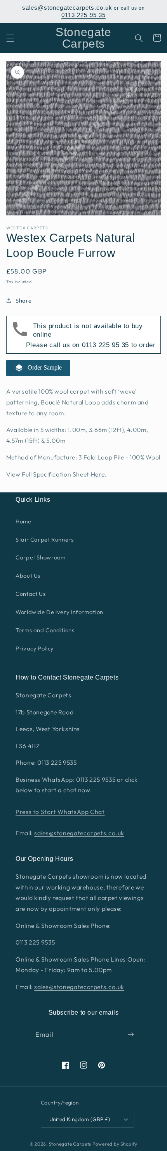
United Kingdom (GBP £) (79, 1119)
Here (98, 474)
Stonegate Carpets (70, 1144)
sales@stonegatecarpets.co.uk (67, 8)
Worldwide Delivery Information (59, 612)
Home (23, 521)
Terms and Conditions (45, 630)
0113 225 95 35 (83, 15)
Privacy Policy (35, 648)
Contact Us (30, 593)
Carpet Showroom (40, 557)
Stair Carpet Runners (45, 539)
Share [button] (24, 300)
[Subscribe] (130, 1034)
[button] (10, 38)
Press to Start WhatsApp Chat (60, 812)
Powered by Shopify (114, 1144)
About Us (28, 575)
